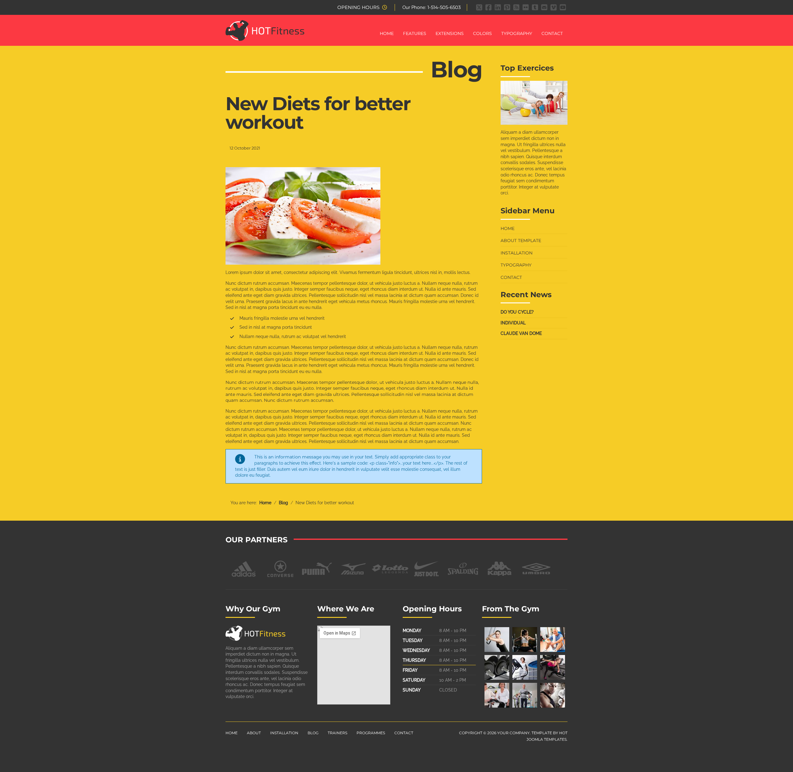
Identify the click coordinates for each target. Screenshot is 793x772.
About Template (521, 240)
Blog (313, 733)
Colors (482, 33)
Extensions (450, 33)
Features (414, 33)
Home (387, 33)
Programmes (371, 733)
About (254, 733)
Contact (552, 33)
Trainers (337, 733)
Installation (516, 253)
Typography (516, 33)
